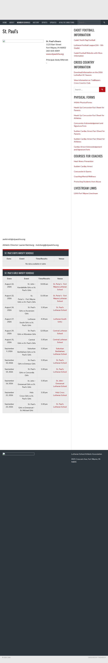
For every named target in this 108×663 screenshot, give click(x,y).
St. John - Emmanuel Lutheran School (60, 383)
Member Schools (23, 22)
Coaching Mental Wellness (85, 176)
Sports (44, 22)
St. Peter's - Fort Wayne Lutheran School (60, 287)
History (36, 22)
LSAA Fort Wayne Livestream (86, 193)
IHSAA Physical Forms (83, 102)
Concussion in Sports (82, 171)
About (11, 22)
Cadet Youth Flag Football (84, 40)
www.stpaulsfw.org (55, 54)
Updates (53, 22)
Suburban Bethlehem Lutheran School (60, 351)
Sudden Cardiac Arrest (83, 166)
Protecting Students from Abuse (87, 181)
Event (21, 258)
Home (5, 22)
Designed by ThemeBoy (97, 657)
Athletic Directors (66, 22)
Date (9, 258)
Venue (61, 258)
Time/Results (41, 258)
